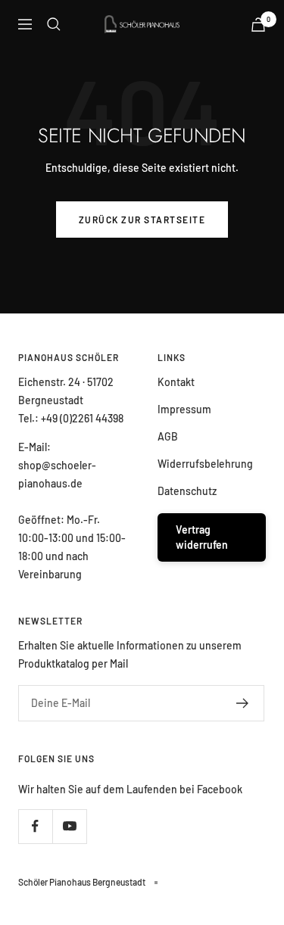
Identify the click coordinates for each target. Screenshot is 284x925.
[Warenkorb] (258, 24)
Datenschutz (187, 490)
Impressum (184, 409)
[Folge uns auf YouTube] (69, 826)
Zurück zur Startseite (142, 219)
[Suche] (54, 24)
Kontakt (176, 381)
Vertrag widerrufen (202, 537)
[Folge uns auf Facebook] (35, 826)
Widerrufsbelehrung (205, 463)
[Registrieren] (242, 703)
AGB (168, 436)
